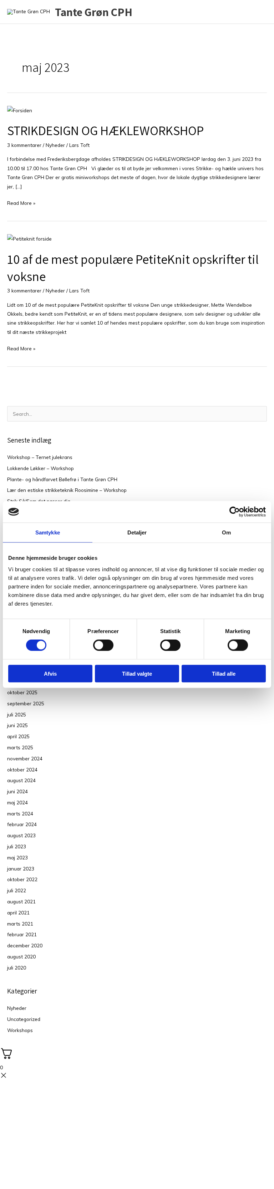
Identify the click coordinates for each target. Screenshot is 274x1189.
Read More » (21, 202)
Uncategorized (23, 1019)
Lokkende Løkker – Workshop (40, 468)
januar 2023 (20, 868)
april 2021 (18, 912)
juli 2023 (16, 846)
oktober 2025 (22, 692)
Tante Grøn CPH (93, 11)
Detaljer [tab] (137, 532)
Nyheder (55, 145)
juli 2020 (16, 967)
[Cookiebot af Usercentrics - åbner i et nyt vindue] (234, 512)
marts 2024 (20, 813)
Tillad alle (223, 673)
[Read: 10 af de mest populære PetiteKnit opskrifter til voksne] (29, 238)
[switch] (103, 645)
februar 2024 (22, 824)
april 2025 (18, 736)
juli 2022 (16, 890)
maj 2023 (17, 857)
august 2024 (21, 780)
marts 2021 (20, 924)
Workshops (20, 1030)
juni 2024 (17, 791)
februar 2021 (22, 934)
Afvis (50, 673)
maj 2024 (17, 802)
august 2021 (21, 901)
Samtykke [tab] (47, 532)
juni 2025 (17, 725)
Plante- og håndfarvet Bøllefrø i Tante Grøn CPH (62, 479)
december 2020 (24, 945)
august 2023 (21, 835)
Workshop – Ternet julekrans (39, 457)
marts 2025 (20, 747)
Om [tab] (226, 532)
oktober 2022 (22, 879)
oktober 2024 (22, 769)
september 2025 (25, 703)
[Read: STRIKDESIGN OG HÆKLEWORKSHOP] (19, 110)
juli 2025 (16, 714)
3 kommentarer (24, 145)
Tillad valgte (137, 673)
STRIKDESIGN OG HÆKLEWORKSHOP (105, 130)
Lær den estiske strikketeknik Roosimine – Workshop (67, 490)
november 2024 (24, 758)
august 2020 (21, 956)
